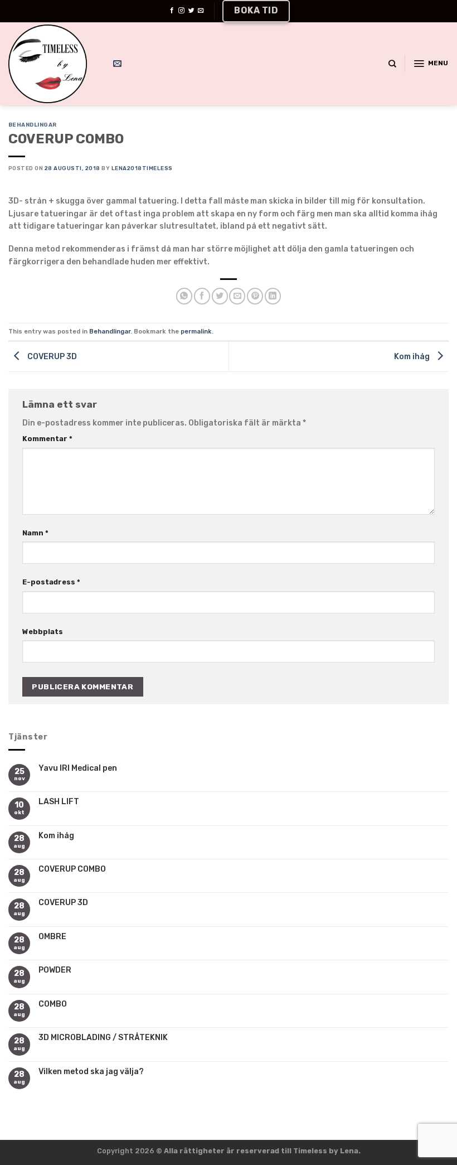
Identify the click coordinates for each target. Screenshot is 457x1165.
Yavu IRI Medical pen (77, 768)
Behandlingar (32, 125)
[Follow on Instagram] (181, 10)
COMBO (52, 1004)
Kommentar (47, 438)
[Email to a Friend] (237, 296)
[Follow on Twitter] (191, 10)
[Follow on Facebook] (172, 10)
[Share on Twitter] (220, 296)
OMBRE (52, 936)
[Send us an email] (201, 10)
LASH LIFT (58, 801)
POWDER (54, 970)
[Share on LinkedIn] (273, 296)
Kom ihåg (56, 836)
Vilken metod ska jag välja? (91, 1071)
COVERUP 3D (63, 902)
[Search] (392, 64)
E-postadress (51, 582)
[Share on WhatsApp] (184, 296)
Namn (35, 533)
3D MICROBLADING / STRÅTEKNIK (103, 1037)
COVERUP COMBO (72, 869)
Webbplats (42, 631)
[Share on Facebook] (202, 296)
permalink (196, 331)
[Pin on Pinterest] (255, 296)
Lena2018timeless (142, 168)
